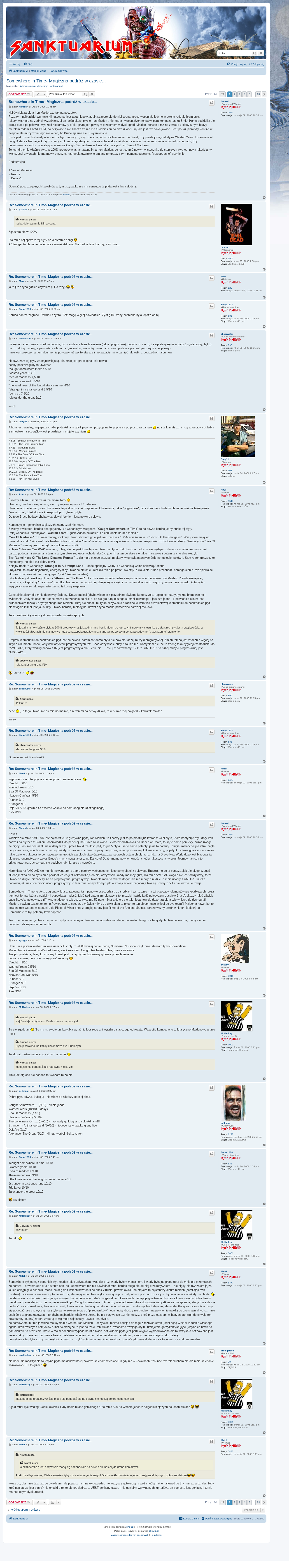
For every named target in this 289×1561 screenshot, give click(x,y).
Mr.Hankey (226, 1033)
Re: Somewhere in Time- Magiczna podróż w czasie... (51, 205)
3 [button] (239, 94)
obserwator (227, 334)
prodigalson (227, 1350)
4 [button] (244, 94)
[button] (222, 94)
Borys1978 (227, 304)
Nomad (224, 101)
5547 (230, 501)
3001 (230, 1044)
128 (230, 288)
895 (230, 345)
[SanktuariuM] (92, 32)
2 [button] (234, 94)
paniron (225, 247)
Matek (224, 768)
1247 (230, 1134)
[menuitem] (28, 64)
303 (230, 470)
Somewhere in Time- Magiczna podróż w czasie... (56, 80)
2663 (230, 112)
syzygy (225, 964)
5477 (230, 780)
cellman (225, 1123)
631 (230, 316)
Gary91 (225, 459)
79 (229, 1362)
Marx (223, 276)
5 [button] (249, 94)
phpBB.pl (153, 1531)
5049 (230, 976)
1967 (230, 258)
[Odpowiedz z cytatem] (211, 102)
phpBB (130, 1527)
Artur (223, 489)
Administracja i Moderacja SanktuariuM (41, 86)
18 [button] (258, 94)
